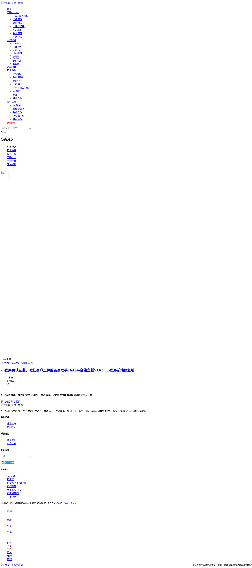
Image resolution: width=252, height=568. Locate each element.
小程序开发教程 (21, 88)
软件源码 (17, 33)
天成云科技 (13, 476)
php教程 (17, 81)
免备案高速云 (14, 490)
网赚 (15, 95)
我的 (9, 556)
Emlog (16, 58)
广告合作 (11, 443)
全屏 (9, 532)
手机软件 (17, 112)
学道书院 (11, 497)
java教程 (17, 74)
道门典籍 (11, 486)
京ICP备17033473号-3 (65, 503)
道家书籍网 (13, 493)
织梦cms (17, 50)
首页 (9, 543)
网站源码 (17, 23)
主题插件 (11, 161)
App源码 (17, 30)
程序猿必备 (18, 109)
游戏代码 (17, 37)
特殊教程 (17, 98)
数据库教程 (18, 77)
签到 (9, 511)
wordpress (17, 43)
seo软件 (17, 105)
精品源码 (18, 363)
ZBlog (16, 63)
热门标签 (11, 427)
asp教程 (17, 91)
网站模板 (11, 164)
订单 (9, 552)
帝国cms (17, 46)
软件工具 (11, 154)
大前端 (16, 84)
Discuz (16, 55)
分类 (9, 546)
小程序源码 (18, 26)
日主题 (10, 479)
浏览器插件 (18, 116)
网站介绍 (5, 401)
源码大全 (11, 157)
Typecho (17, 61)
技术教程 (11, 150)
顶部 (9, 559)
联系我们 (15, 401)
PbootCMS (18, 53)
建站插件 (17, 119)
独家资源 (11, 423)
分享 (9, 526)
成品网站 (17, 19)
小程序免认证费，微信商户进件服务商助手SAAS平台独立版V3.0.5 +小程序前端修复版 (67, 370)
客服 (9, 520)
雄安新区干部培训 (16, 483)
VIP (9, 549)
